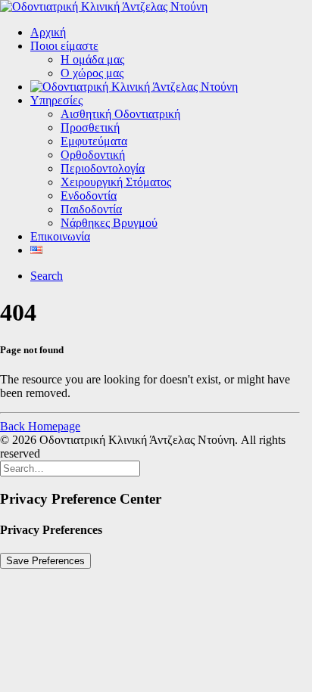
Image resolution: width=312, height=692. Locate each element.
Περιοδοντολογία (103, 168)
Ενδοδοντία (89, 195)
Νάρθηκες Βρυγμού (109, 222)
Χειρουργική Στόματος (116, 181)
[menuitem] (171, 32)
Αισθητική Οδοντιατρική (120, 113)
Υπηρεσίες (56, 100)
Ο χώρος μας (92, 73)
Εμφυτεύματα (94, 141)
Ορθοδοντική (93, 154)
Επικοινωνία (60, 236)
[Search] (70, 467)
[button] (46, 275)
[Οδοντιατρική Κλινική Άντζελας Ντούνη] (156, 7)
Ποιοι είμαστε (64, 45)
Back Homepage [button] (40, 426)
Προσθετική (90, 127)
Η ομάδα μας (92, 59)
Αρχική (48, 32)
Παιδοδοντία (91, 209)
